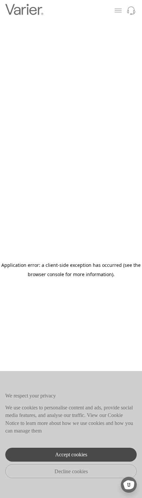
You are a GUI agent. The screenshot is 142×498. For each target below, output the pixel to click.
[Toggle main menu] (118, 10)
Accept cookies (71, 454)
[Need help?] (131, 10)
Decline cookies (71, 471)
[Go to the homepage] (24, 10)
